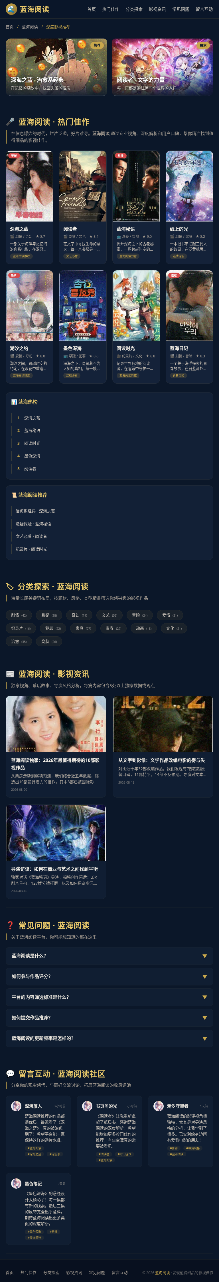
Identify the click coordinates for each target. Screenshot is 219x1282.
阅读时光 (28, 443)
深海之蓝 (28, 417)
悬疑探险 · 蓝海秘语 (33, 523)
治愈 (19, 641)
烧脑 (49, 641)
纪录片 (21, 628)
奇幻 (79, 615)
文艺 (109, 615)
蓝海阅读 (30, 26)
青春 (113, 628)
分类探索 (134, 9)
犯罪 (53, 628)
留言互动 (204, 9)
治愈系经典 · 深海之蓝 (35, 511)
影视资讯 (157, 9)
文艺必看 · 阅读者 (31, 536)
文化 (174, 628)
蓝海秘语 (28, 430)
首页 (91, 9)
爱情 (170, 615)
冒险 (139, 615)
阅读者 (26, 468)
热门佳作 (110, 9)
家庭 (83, 628)
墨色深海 (28, 455)
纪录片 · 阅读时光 (31, 549)
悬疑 (49, 615)
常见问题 (180, 9)
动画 (143, 628)
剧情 (19, 615)
